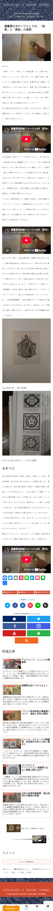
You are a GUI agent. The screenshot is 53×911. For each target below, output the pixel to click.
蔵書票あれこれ (10, 592)
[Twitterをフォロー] (38, 619)
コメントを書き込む (26, 862)
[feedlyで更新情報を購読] (38, 633)
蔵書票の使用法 (43, 592)
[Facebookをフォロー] (14, 626)
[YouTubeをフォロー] (14, 633)
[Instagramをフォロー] (38, 626)
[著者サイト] (14, 619)
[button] (48, 491)
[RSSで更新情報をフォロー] (26, 640)
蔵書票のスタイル (27, 592)
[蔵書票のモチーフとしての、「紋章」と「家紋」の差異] (22, 605)
